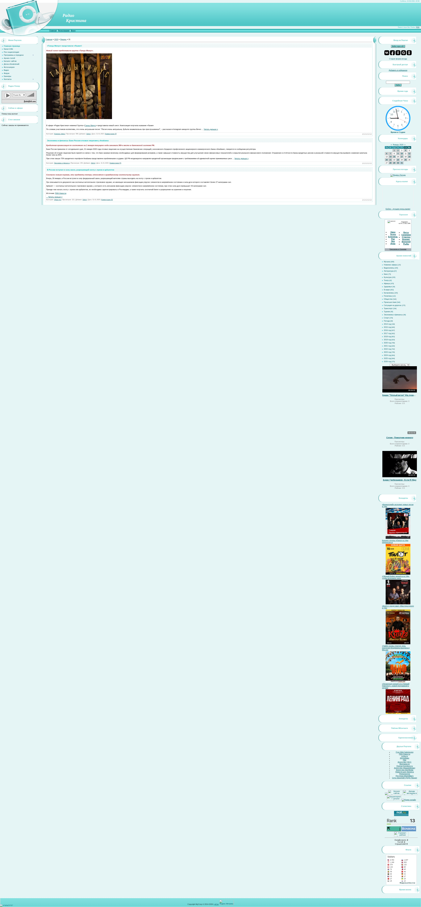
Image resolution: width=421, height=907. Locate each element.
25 (406, 160)
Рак (393, 239)
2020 (56, 39)
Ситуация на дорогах (392, 305)
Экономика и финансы (62, 163)
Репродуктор (404, 774)
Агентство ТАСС (404, 762)
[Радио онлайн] (409, 800)
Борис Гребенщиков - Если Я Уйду (399, 480)
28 (390, 163)
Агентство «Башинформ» (404, 768)
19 (409, 157)
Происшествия (390, 302)
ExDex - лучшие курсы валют (398, 209)
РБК (404, 760)
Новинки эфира (59, 134)
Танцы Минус (90, 125)
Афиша (387, 283)
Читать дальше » (211, 129)
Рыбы (406, 244)
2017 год (387, 333)
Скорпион (406, 235)
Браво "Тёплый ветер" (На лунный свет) (399, 395)
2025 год (387, 358)
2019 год (387, 340)
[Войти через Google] (403, 52)
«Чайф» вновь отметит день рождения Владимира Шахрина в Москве (395, 648)
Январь (63, 39)
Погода (387, 321)
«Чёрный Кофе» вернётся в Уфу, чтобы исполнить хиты (395, 577)
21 (390, 160)
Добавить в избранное (398, 70)
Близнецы (393, 237)
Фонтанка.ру (404, 764)
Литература (389, 271)
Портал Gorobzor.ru (404, 766)
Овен (392, 232)
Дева (392, 244)
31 (402, 163)
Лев (393, 241)
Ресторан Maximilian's (405, 776)
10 (402, 154)
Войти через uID (398, 46)
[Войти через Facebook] (392, 52)
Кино (386, 274)
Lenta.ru (404, 756)
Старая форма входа (398, 59)
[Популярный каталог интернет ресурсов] (409, 831)
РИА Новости (60, 193)
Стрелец (406, 237)
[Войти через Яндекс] (398, 52)
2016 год (387, 330)
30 (398, 163)
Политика (388, 296)
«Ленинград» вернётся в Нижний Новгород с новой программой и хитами (395, 686)
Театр (386, 280)
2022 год (387, 349)
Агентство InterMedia (404, 770)
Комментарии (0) (111, 134)
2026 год (387, 361)
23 (398, 160)
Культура (387, 277)
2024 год (387, 355)
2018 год (387, 336)
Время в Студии (398, 132)
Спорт (386, 318)
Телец (393, 234)
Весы (406, 232)
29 (394, 163)
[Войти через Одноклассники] (409, 52)
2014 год (387, 324)
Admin (88, 134)
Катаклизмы (389, 293)
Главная (53, 31)
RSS (417, 27)
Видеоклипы (389, 268)
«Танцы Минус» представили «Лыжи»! (64, 46)
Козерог (406, 239)
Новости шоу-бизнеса (404, 772)
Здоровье (388, 287)
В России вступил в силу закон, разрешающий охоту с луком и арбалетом (80, 170)
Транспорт (388, 308)
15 (394, 157)
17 (402, 157)
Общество (57, 200)
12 (409, 154)
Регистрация (63, 31)
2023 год (387, 352)
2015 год (387, 327)
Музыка (387, 262)
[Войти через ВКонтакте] (386, 52)
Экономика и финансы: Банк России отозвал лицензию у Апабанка (78, 141)
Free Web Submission (404, 752)
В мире (387, 290)
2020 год (387, 343)
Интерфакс (404, 758)
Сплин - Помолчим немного (399, 438)
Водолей (406, 242)
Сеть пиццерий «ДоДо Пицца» (404, 778)
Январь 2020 (398, 145)
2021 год (387, 346)
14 (390, 157)
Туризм (387, 312)
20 (387, 160)
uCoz (216, 904)
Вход (73, 31)
